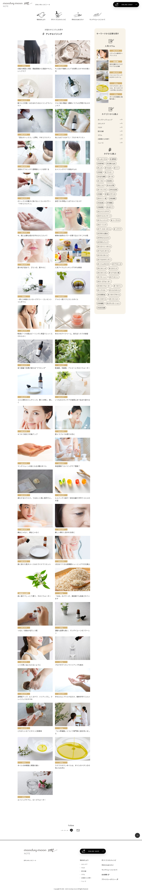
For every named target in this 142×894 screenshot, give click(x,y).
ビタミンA (102, 268)
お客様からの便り (103, 139)
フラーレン (102, 277)
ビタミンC (114, 268)
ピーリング (102, 225)
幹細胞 (101, 303)
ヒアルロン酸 (115, 273)
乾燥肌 (113, 198)
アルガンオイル (104, 251)
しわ (100, 168)
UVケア (110, 207)
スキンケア (101, 123)
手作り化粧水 (103, 233)
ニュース (100, 143)
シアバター (102, 290)
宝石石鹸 (101, 131)
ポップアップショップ (105, 120)
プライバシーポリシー (109, 879)
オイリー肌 (102, 198)
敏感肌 (101, 207)
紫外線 (101, 163)
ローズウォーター (105, 281)
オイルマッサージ (105, 216)
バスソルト (114, 299)
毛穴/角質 (102, 176)
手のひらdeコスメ (108, 865)
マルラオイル (115, 290)
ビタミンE (102, 273)
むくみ (101, 185)
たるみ (109, 168)
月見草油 (102, 295)
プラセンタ (117, 264)
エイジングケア (104, 211)
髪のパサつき (111, 194)
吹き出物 (114, 190)
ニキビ (101, 181)
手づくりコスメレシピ (109, 860)
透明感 (114, 159)
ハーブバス (116, 220)
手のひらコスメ (104, 238)
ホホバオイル (103, 255)
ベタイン (118, 286)
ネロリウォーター (105, 286)
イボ (111, 176)
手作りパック (103, 242)
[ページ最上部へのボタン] (137, 835)
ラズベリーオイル (105, 246)
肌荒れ (110, 181)
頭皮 (100, 194)
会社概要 (104, 874)
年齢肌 (110, 203)
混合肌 (101, 203)
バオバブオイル (115, 295)
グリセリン (114, 277)
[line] (71, 830)
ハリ (117, 168)
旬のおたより (84, 860)
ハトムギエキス (104, 264)
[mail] (78, 830)
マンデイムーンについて (109, 870)
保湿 (100, 172)
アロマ (100, 127)
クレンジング (103, 220)
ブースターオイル (105, 229)
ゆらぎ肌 (111, 185)
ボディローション (114, 303)
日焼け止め (111, 163)
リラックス (102, 190)
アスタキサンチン (105, 260)
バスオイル (102, 299)
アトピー (110, 172)
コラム (100, 135)
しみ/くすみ (103, 159)
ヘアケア (118, 229)
